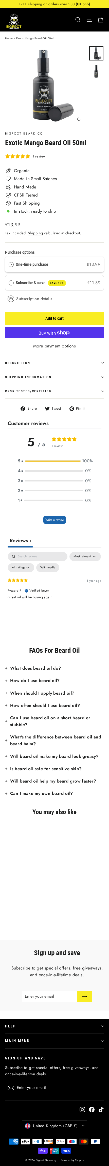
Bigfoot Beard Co (24, 133)
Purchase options (20, 252)
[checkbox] (47, 567)
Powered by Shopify (72, 1160)
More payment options (54, 346)
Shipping (35, 233)
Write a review (54, 519)
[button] (54, 461)
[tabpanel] (54, 590)
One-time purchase (32, 264)
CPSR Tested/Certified (28, 391)
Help (10, 1026)
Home (9, 38)
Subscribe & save (40, 282)
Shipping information (28, 377)
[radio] (11, 264)
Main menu (17, 1041)
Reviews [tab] (20, 540)
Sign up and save (25, 1058)
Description (17, 363)
